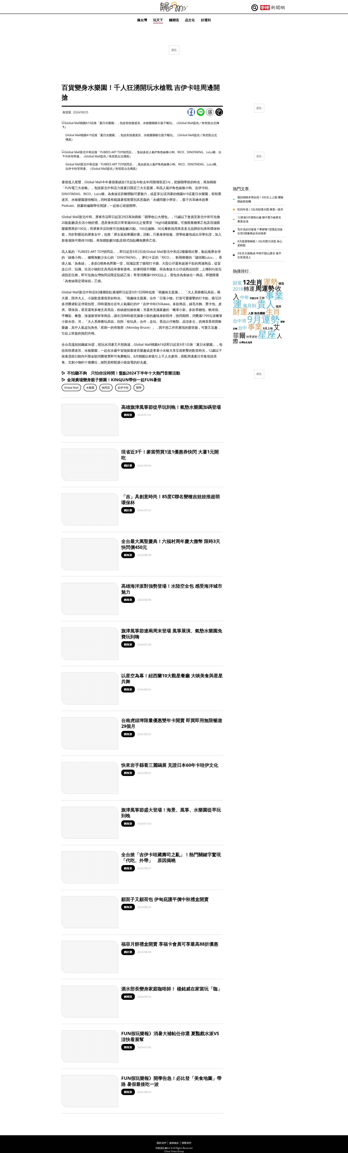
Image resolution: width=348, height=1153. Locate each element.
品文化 (190, 20)
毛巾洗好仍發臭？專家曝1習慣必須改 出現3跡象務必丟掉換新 (260, 231)
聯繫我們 (186, 1142)
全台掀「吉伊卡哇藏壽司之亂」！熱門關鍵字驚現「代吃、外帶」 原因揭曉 (171, 857)
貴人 (266, 304)
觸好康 (128, 465)
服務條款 (174, 1142)
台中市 (239, 321)
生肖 (273, 311)
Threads (210, 112)
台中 (242, 328)
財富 (237, 283)
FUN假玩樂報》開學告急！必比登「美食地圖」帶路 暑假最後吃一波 (171, 1081)
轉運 (249, 288)
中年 (244, 297)
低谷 (278, 306)
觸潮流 (174, 20)
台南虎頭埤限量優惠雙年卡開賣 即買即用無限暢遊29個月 (171, 723)
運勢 (270, 282)
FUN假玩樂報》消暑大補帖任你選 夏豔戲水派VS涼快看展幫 (170, 1036)
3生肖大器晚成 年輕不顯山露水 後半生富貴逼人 (259, 255)
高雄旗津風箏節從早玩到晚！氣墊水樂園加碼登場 (171, 407)
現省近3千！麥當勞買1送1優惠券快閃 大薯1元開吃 (170, 455)
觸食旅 (128, 415)
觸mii (174, 7)
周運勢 (264, 288)
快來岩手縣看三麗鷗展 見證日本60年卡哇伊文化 (169, 765)
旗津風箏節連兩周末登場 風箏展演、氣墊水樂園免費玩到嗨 (171, 633)
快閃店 (106, 387)
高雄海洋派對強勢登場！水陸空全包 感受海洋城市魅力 (171, 589)
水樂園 (90, 387)
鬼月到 (249, 305)
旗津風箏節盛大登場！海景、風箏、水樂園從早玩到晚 (171, 813)
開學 (139, 387)
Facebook (191, 112)
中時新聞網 (272, 7)
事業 (255, 327)
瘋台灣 (142, 20)
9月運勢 (263, 319)
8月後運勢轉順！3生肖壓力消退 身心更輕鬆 (259, 243)
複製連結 (219, 112)
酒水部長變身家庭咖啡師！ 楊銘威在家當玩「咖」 (171, 988)
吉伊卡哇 (123, 387)
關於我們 (161, 1142)
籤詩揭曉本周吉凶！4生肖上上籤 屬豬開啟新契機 (260, 199)
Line (200, 112)
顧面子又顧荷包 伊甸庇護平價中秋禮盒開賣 (165, 899)
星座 (267, 334)
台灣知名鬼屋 (245, 342)
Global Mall (71, 387)
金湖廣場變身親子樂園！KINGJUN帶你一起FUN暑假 (114, 379)
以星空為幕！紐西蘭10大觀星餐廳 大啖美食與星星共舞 (172, 678)
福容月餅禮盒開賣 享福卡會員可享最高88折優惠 (169, 944)
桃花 (281, 283)
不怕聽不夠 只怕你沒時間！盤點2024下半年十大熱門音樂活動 (123, 373)
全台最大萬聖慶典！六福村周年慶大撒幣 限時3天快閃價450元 (170, 544)
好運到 (206, 20)
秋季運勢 (251, 336)
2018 (238, 289)
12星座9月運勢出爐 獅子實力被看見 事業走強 (259, 219)
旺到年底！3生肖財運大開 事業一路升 (260, 209)
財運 (240, 311)
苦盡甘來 (254, 298)
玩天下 (158, 20)
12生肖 (253, 282)
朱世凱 (67, 112)
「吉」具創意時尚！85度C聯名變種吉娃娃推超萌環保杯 (170, 499)
